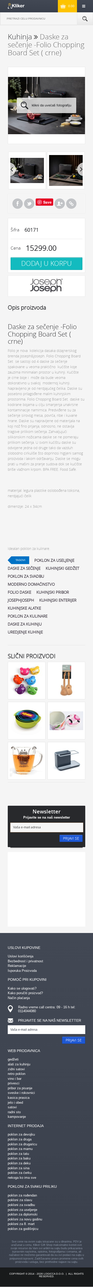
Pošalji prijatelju (60, 203)
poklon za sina (18, 1168)
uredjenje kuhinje (25, 632)
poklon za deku (19, 1163)
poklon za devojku (21, 1134)
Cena (16, 248)
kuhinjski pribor (52, 592)
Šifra (15, 230)
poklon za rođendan (22, 1195)
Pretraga (85, 18)
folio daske (19, 592)
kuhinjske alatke (24, 608)
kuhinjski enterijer (57, 600)
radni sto (14, 1112)
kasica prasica (18, 1098)
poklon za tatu (18, 1154)
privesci (13, 1083)
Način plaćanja (19, 998)
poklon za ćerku (20, 1173)
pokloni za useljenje (22, 1210)
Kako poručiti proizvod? (25, 993)
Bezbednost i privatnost (25, 961)
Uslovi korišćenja (20, 956)
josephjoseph (21, 600)
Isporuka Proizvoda (22, 971)
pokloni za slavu (20, 1200)
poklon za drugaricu (22, 1144)
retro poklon (16, 1074)
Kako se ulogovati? (22, 988)
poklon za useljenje (54, 560)
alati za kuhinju (19, 1064)
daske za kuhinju (25, 624)
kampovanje (17, 1117)
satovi (12, 1107)
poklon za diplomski (22, 1214)
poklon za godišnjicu (23, 1229)
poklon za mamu (20, 1149)
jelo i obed (15, 1102)
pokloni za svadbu (21, 1205)
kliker (16, 6)
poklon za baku (19, 1158)
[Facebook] (17, 203)
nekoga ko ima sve (22, 1178)
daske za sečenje (24, 568)
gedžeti (13, 1059)
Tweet (29, 203)
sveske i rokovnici (21, 1093)
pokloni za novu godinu (25, 1219)
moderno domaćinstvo (31, 584)
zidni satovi (16, 1069)
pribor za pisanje (20, 1088)
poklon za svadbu (26, 576)
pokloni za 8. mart (21, 1224)
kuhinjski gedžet (62, 568)
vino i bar (14, 1079)
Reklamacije (17, 966)
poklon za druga (20, 1139)
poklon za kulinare (28, 616)
